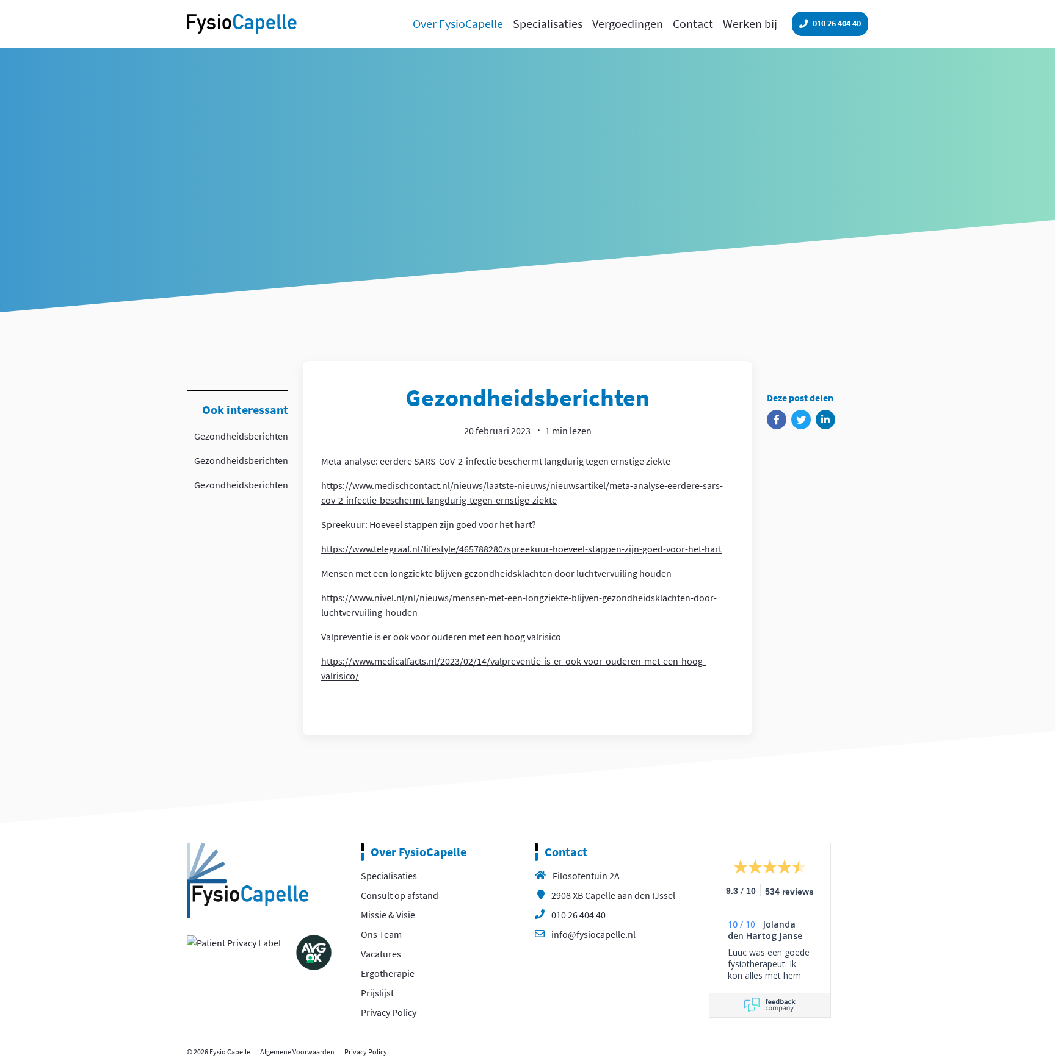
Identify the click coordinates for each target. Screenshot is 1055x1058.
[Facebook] (776, 419)
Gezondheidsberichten (241, 436)
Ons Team (381, 934)
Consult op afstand (399, 895)
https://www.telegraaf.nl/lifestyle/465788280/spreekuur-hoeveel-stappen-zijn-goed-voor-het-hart (521, 549)
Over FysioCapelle (418, 851)
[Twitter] (801, 419)
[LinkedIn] (825, 419)
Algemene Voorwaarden (297, 1051)
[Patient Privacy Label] (234, 941)
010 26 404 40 (578, 915)
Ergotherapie (388, 973)
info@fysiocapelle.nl (593, 934)
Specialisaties (389, 876)
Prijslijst (377, 993)
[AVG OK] (313, 951)
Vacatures (381, 954)
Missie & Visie (388, 915)
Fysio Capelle (242, 24)
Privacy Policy (388, 1012)
